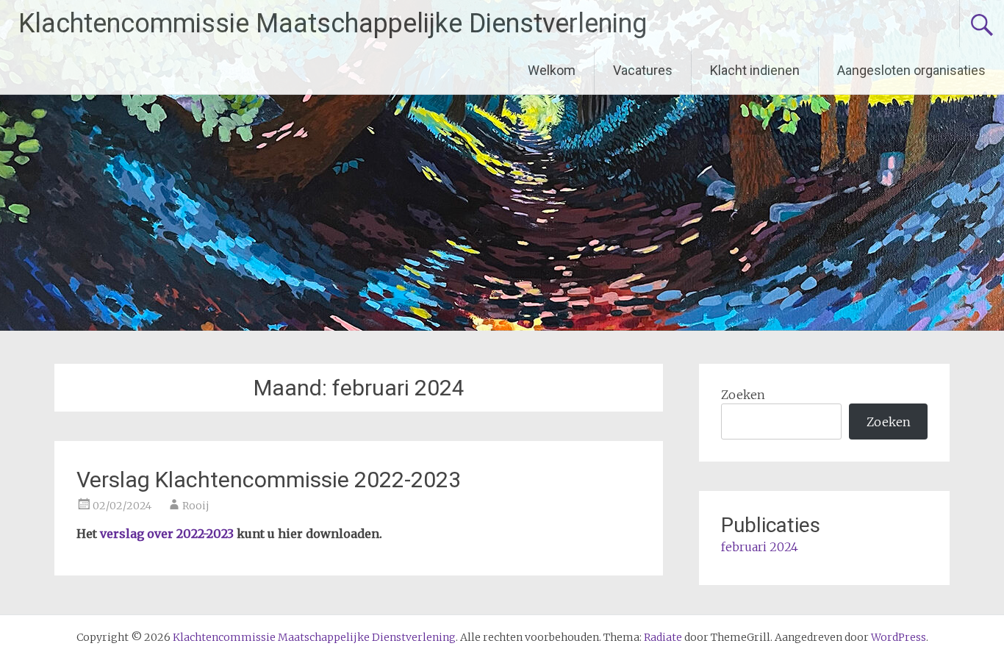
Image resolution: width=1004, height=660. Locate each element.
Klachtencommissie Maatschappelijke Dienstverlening (332, 23)
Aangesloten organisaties (911, 70)
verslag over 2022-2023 (167, 533)
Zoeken (743, 394)
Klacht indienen (755, 70)
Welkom (551, 70)
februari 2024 (759, 546)
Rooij (195, 505)
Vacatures (643, 70)
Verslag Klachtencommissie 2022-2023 (268, 479)
